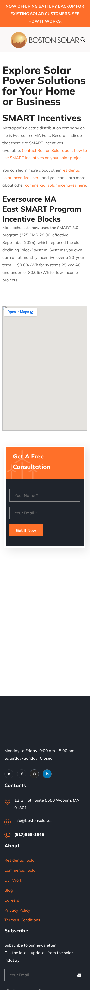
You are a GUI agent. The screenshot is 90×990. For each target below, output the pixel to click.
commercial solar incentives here (55, 185)
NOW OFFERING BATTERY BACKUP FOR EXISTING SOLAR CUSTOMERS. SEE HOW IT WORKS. (45, 14)
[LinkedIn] (47, 773)
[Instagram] (34, 773)
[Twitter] (9, 773)
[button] (83, 39)
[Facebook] (21, 773)
